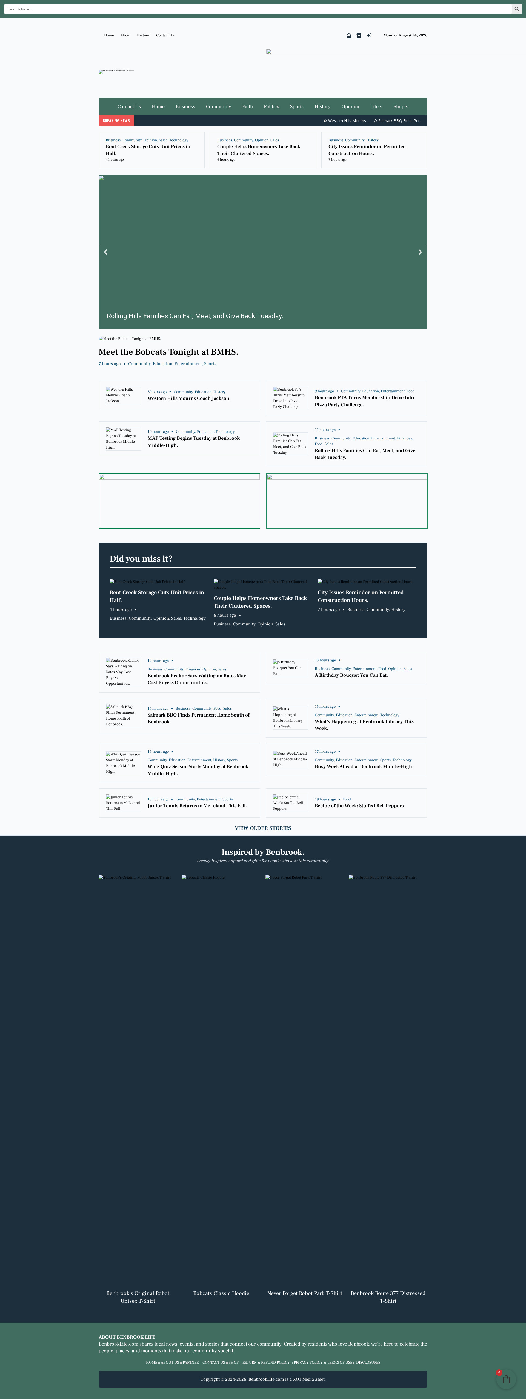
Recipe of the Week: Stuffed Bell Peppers (359, 806)
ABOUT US (170, 1362)
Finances (404, 438)
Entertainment (188, 363)
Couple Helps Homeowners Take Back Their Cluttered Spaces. (258, 150)
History (372, 140)
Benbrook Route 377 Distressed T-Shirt (388, 1297)
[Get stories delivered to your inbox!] (349, 35)
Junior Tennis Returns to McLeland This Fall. (197, 806)
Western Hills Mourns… (333, 120)
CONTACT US (213, 1362)
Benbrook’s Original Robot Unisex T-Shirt (137, 1297)
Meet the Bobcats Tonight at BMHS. (169, 352)
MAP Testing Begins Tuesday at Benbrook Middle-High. (194, 441)
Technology (178, 140)
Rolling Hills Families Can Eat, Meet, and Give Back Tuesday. (365, 454)
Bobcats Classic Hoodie (221, 1293)
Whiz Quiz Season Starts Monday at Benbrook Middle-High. (198, 770)
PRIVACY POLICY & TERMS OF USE (323, 1362)
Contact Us (165, 35)
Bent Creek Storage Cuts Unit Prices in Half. (148, 150)
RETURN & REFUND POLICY (266, 1362)
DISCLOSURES (368, 1362)
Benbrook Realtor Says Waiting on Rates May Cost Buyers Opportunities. (197, 679)
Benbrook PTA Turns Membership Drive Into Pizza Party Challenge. (364, 401)
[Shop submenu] (407, 106)
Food (410, 391)
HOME (151, 1362)
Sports (210, 363)
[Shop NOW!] (358, 35)
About (125, 35)
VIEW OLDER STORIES (263, 828)
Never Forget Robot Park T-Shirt (304, 1293)
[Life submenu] (381, 106)
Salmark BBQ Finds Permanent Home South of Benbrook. (199, 718)
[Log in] (369, 35)
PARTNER (191, 1362)
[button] (263, 252)
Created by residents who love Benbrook (326, 1344)
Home (109, 35)
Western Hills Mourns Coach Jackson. (189, 398)
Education (162, 363)
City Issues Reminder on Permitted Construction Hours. (367, 150)
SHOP (234, 1362)
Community (132, 140)
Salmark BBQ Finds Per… (385, 120)
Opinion (150, 140)
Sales (163, 140)
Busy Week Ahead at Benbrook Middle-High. (364, 766)
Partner (143, 35)
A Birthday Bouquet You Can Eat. (351, 675)
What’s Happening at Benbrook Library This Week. (364, 725)
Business (113, 140)
